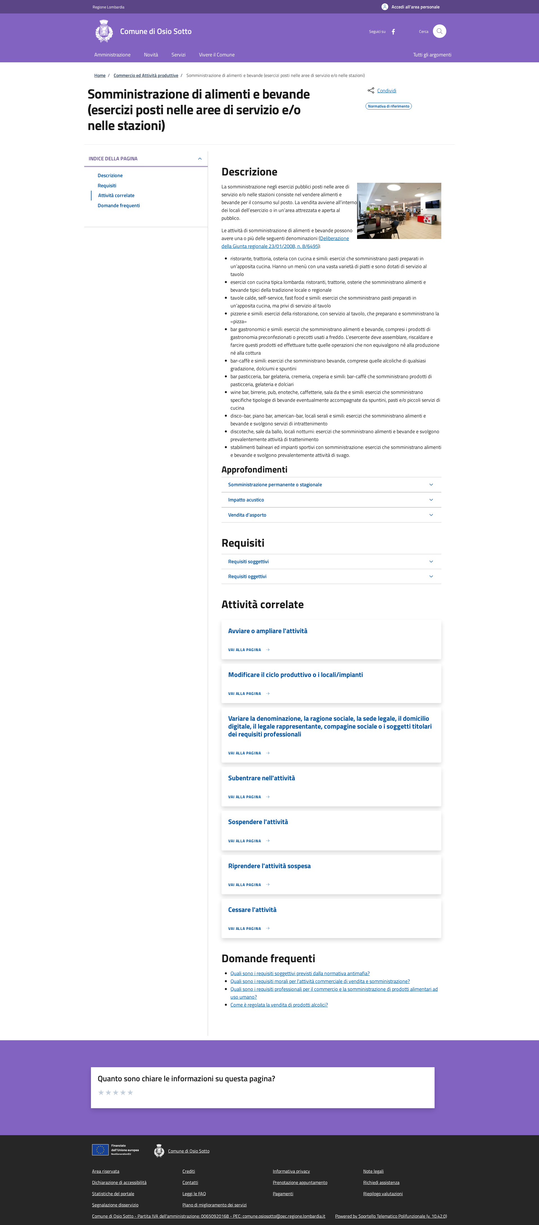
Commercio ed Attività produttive (146, 75)
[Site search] (439, 31)
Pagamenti (283, 1193)
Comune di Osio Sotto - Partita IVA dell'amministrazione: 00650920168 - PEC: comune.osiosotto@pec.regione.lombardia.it (208, 1216)
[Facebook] (391, 31)
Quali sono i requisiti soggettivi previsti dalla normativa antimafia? (300, 973)
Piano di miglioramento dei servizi (214, 1204)
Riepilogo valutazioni (383, 1193)
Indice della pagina (113, 158)
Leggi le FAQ (194, 1193)
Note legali (373, 1171)
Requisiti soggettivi (248, 561)
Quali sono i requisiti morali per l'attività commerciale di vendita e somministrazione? (320, 981)
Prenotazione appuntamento (300, 1182)
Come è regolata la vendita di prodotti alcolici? (279, 1005)
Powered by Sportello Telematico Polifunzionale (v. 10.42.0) (391, 1216)
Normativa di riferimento (388, 105)
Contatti (190, 1182)
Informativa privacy (291, 1171)
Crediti (188, 1171)
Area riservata (105, 1171)
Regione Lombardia (108, 7)
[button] (410, 6)
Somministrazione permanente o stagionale (275, 484)
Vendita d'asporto (247, 515)
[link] (250, 650)
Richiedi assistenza (381, 1182)
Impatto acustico (246, 499)
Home (100, 75)
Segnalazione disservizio (115, 1204)
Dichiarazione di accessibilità (119, 1182)
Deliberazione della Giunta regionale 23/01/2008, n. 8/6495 (285, 242)
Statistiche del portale (113, 1193)
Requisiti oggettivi (247, 576)
